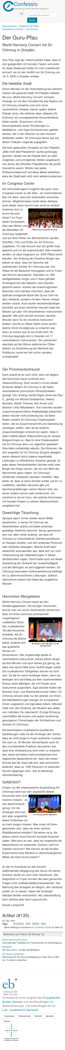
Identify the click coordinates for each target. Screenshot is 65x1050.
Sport (43, 923)
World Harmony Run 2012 (14, 939)
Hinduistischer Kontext (13, 29)
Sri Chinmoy (32, 29)
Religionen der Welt (29, 26)
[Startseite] (8, 6)
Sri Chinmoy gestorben (13, 953)
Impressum (9, 1015)
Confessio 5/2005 (43, 927)
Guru (28, 923)
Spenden (50, 1015)
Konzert (35, 923)
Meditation (7, 946)
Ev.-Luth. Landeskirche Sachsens (29, 1008)
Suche (7, 1021)
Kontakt (38, 1015)
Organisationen (9, 26)
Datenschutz (25, 1015)
